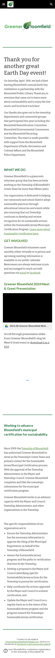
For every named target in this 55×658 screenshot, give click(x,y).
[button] (3, 4)
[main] (27, 106)
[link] (27, 311)
